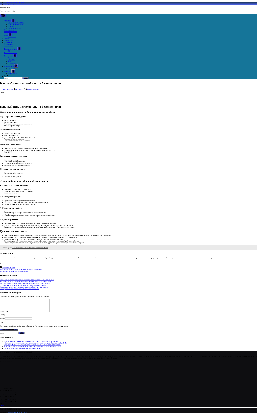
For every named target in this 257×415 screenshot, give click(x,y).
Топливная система (10, 49)
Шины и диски (13, 68)
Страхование (8, 46)
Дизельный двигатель (15, 24)
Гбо (9, 51)
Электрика (7, 71)
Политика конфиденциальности (15, 2)
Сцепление (12, 63)
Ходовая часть (9, 66)
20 (8, 399)
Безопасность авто (10, 32)
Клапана (11, 26)
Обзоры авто (8, 40)
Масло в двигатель (14, 28)
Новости (7, 39)
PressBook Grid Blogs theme (17, 412)
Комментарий (5, 311)
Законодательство (10, 30)
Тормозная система (10, 53)
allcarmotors (20, 89)
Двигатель (7, 21)
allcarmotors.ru (5, 8)
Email (2, 318)
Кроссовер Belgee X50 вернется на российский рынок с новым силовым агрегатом (32, 345)
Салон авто (12, 37)
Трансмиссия (8, 56)
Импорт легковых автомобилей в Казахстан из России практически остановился (31, 341)
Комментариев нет (33, 89)
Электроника (12, 73)
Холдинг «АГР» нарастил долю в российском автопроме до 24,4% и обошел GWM (32, 346)
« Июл (2, 405)
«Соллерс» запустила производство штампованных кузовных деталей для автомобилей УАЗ (35, 343)
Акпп (10, 58)
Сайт (1, 322)
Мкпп (10, 61)
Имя (2, 315)
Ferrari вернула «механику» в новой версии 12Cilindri (22, 348)
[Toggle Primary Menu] (3, 15)
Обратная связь (9, 4)
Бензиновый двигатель (16, 23)
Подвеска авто (9, 42)
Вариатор (11, 60)
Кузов (6, 35)
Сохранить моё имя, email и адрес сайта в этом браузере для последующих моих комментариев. (35, 326)
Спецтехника (8, 44)
